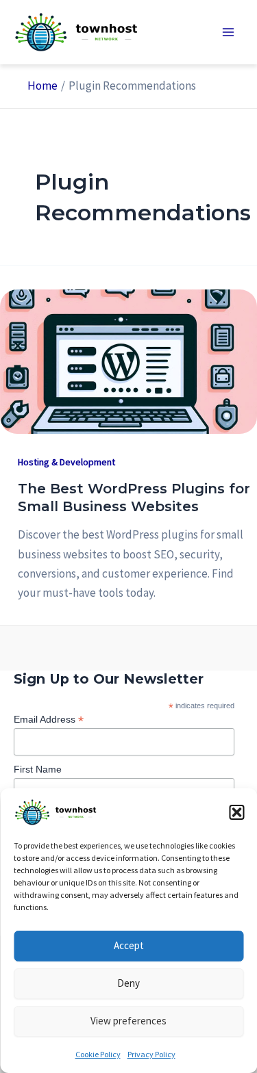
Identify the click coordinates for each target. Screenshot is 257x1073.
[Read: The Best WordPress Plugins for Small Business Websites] (128, 360)
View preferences (128, 1020)
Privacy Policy (151, 1054)
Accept (129, 945)
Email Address (49, 719)
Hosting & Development (66, 462)
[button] (236, 812)
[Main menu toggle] (228, 32)
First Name (38, 769)
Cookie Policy (98, 1054)
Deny (128, 983)
